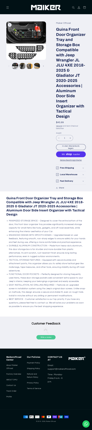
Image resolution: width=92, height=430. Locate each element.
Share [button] (61, 188)
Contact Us (11, 385)
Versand (59, 126)
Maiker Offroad (51, 421)
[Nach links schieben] (9, 66)
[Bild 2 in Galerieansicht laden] (22, 66)
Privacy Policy (33, 383)
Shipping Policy (33, 368)
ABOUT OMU (11, 380)
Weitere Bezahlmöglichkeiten (71, 160)
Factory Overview (13, 374)
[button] (7, 7)
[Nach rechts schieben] (43, 66)
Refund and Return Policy (32, 375)
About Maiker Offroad (12, 366)
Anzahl (58, 133)
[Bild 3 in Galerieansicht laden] (30, 66)
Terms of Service (34, 388)
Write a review (46, 337)
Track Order (11, 391)
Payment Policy (33, 363)
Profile (9, 397)
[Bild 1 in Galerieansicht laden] (15, 66)
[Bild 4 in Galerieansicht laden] (37, 66)
